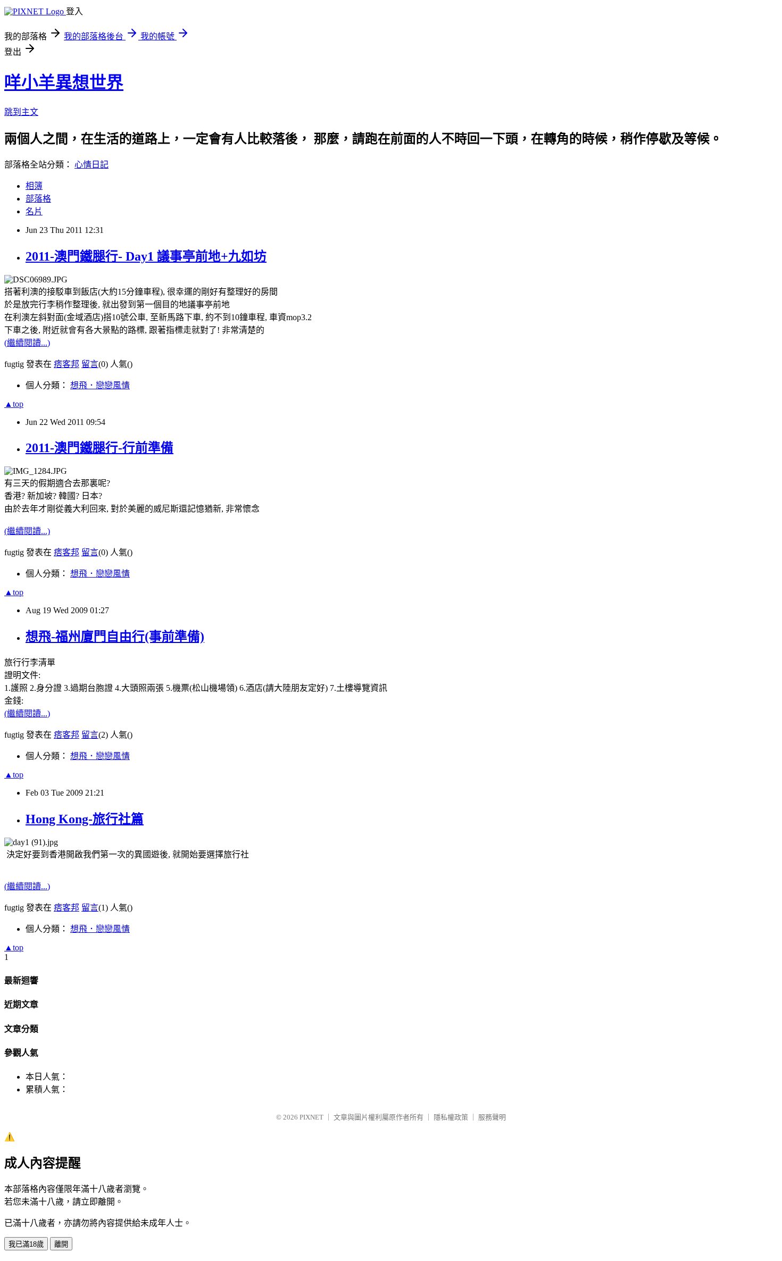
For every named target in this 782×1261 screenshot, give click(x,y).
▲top (13, 403)
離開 (61, 1244)
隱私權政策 (451, 1117)
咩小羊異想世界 (63, 82)
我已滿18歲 (26, 1244)
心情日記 (91, 164)
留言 (89, 364)
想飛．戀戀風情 (100, 385)
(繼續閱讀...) (27, 342)
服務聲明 (492, 1117)
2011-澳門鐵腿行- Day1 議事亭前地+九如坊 (146, 256)
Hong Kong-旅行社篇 (85, 819)
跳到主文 (21, 111)
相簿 (34, 185)
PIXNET (311, 1117)
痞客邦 (66, 364)
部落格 (38, 198)
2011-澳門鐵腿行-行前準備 (99, 448)
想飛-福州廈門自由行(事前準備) (115, 637)
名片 (34, 211)
